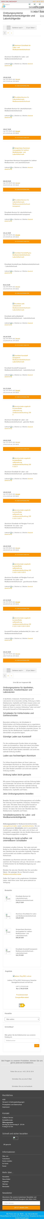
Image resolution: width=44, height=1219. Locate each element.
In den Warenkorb (22, 86)
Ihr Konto (5, 1163)
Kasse (4, 1166)
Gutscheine (6, 1158)
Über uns (5, 1156)
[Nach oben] (39, 1215)
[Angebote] (38, 971)
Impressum (6, 1107)
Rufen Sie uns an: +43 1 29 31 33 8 (22, 1071)
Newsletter (5, 1176)
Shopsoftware (4, 1216)
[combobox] (17, 28)
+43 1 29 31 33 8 (37, 1)
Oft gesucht (7, 1144)
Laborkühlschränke (27, 826)
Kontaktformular (7, 1120)
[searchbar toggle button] (31, 5)
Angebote (5, 1181)
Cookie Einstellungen (22, 1218)
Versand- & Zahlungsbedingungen (13, 1102)
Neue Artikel (6, 1179)
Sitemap (5, 1184)
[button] (5, 28)
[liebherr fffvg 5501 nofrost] (22, 976)
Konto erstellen (7, 1161)
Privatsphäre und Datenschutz (12, 1104)
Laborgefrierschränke (10, 826)
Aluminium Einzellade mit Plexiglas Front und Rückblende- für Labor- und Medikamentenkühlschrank (19, 525)
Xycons (41, 1216)
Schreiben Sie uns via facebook (22, 1086)
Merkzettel (5, 1186)
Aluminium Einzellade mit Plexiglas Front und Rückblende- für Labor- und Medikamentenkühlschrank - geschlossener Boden (21, 579)
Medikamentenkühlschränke (12, 874)
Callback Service (7, 1117)
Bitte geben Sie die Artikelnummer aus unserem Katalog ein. (20, 1036)
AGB (3, 1099)
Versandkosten (33, 1214)
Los (36, 1045)
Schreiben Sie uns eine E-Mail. (22, 1079)
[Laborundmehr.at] (5, 5)
